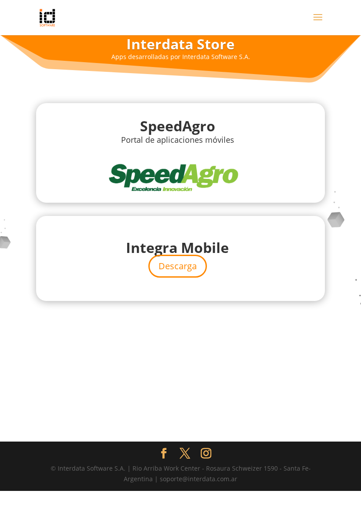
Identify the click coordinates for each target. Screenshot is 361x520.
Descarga (177, 266)
